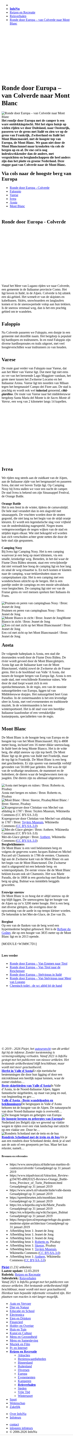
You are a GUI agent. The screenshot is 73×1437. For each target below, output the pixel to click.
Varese (14, 195)
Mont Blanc (17, 206)
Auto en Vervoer (20, 1303)
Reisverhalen (18, 16)
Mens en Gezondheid (23, 1337)
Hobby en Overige (22, 1325)
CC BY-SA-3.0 (26, 826)
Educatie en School (22, 1311)
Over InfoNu (18, 1414)
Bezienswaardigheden (32, 1359)
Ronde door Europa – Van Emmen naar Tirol (38, 963)
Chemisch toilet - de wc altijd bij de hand (36, 985)
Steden (22, 1388)
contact (14, 1424)
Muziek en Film (20, 1344)
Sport (13, 1399)
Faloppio (15, 191)
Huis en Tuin (18, 1329)
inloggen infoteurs (21, 1428)
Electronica (17, 1314)
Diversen (23, 1370)
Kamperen (24, 1381)
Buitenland (25, 1366)
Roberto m (41, 1242)
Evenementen (26, 1377)
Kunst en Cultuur (21, 1333)
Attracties (24, 1355)
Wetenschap (17, 1403)
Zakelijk (15, 1407)
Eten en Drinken (20, 1318)
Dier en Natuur (19, 1307)
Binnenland (25, 1362)
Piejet (5, 1267)
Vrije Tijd (24, 1392)
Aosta (13, 202)
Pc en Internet (18, 1348)
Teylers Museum (32, 822)
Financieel (16, 1322)
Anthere (45, 837)
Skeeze (39, 1245)
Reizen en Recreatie (22, 12)
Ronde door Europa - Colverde (29, 187)
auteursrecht (43, 1048)
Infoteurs (15, 1417)
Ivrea (13, 198)
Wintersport (25, 1395)
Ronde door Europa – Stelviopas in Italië (36, 974)
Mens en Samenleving (24, 1340)
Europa (22, 1373)
